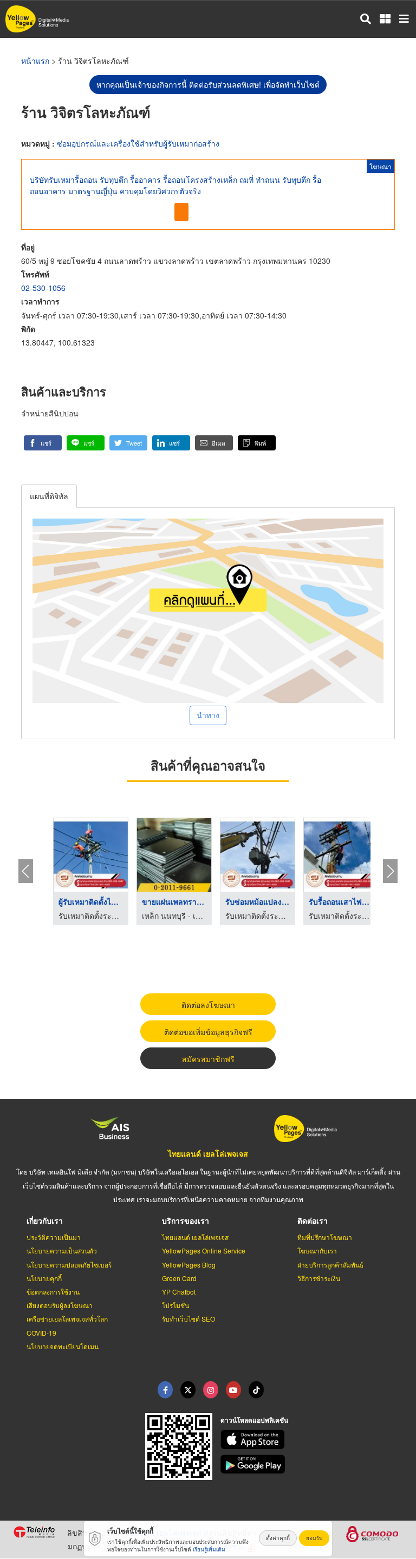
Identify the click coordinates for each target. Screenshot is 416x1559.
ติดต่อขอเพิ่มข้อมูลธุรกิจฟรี (208, 1031)
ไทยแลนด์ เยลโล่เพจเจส (208, 1153)
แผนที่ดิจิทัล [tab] (49, 495)
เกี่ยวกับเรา (45, 1220)
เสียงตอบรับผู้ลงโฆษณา (60, 1305)
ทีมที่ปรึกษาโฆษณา (324, 1237)
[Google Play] (312, 1464)
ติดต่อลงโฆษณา (208, 1004)
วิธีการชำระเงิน (318, 1278)
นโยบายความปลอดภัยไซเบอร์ (69, 1264)
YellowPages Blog (189, 1264)
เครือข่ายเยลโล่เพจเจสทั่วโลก (67, 1318)
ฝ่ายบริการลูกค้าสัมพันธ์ (330, 1264)
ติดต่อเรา (312, 1220)
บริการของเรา (185, 1220)
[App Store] (312, 1439)
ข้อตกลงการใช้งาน (53, 1291)
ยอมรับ (314, 1538)
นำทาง (208, 714)
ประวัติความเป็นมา (54, 1237)
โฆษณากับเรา (317, 1250)
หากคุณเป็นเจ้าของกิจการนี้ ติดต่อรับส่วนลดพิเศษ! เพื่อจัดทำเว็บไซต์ (208, 84)
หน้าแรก (35, 60)
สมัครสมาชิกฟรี (208, 1058)
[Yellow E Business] (165, 1389)
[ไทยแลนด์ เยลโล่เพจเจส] (188, 1389)
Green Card (179, 1278)
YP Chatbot (179, 1291)
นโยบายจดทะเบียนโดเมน (63, 1346)
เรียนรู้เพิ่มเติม (209, 1549)
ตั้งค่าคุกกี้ (278, 1538)
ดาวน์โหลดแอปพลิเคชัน (254, 1420)
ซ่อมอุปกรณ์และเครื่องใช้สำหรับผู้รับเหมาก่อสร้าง (138, 143)
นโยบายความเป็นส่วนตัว (62, 1250)
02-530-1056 (43, 287)
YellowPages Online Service (203, 1250)
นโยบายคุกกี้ (44, 1278)
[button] (43, 442)
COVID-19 (41, 1332)
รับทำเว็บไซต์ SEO (188, 1318)
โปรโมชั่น (175, 1305)
